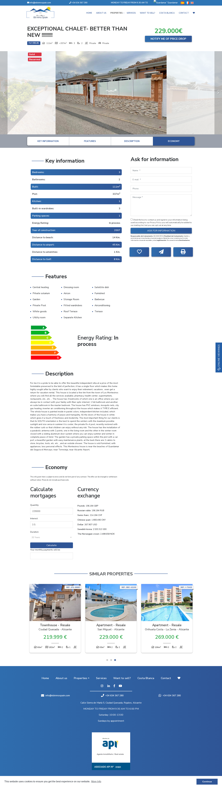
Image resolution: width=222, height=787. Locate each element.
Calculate (52, 545)
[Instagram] (102, 686)
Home (89, 13)
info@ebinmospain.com (40, 2)
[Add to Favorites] (139, 252)
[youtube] (120, 686)
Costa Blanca (167, 13)
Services (131, 13)
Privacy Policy (156, 222)
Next (218, 92)
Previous (4, 92)
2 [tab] (111, 660)
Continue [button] (207, 781)
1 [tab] (107, 660)
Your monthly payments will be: (45, 549)
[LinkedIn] (108, 686)
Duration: (34, 532)
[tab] (48, 141)
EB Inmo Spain (44, 12)
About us (101, 13)
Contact (184, 13)
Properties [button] (116, 13)
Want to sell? (147, 13)
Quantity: (34, 505)
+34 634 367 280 (79, 2)
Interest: (34, 518)
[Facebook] (114, 686)
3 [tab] (115, 660)
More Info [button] (96, 781)
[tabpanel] (55, 619)
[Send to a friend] (161, 252)
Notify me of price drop (168, 39)
